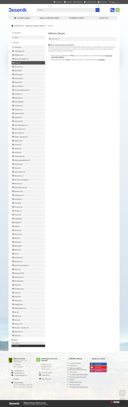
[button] (89, 2)
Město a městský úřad (49, 18)
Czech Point (73, 365)
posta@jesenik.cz (19, 373)
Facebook (98, 364)
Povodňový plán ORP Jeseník (78, 377)
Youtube (98, 367)
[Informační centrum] (118, 10)
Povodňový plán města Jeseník (79, 374)
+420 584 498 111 (19, 371)
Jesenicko (102, 60)
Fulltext (16, 343)
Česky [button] (113, 2)
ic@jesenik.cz (46, 375)
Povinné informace (75, 363)
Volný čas (103, 18)
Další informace (46, 379)
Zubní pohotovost (75, 384)
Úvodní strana (17, 10)
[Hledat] (98, 10)
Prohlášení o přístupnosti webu (79, 387)
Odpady (72, 379)
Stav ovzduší (73, 372)
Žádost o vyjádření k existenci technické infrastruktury (77, 368)
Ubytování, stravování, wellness (35, 25)
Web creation (115, 402)
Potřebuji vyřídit (76, 18)
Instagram (98, 371)
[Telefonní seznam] (112, 10)
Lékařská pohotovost (76, 382)
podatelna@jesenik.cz (20, 375)
